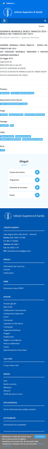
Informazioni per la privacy (13, 266)
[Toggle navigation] (4, 20)
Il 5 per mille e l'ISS (11, 365)
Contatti (6, 269)
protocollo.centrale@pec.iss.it (19, 251)
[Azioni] (4, 3)
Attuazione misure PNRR (13, 288)
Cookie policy (8, 272)
